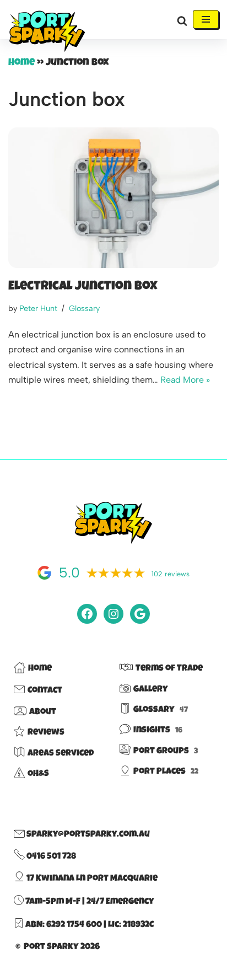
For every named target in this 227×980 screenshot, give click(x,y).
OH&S (38, 774)
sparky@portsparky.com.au (87, 835)
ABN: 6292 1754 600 (64, 925)
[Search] (182, 20)
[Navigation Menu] (206, 19)
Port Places (165, 772)
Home (21, 63)
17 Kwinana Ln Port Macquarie (91, 879)
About (42, 712)
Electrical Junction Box (83, 287)
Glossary (84, 308)
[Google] (140, 614)
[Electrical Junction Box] (113, 197)
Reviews (46, 733)
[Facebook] (87, 614)
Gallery (150, 690)
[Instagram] (113, 614)
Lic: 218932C (131, 925)
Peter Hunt (38, 308)
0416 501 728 (50, 857)
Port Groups (165, 751)
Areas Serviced (61, 753)
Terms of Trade (169, 669)
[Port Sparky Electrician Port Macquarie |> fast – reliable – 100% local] (46, 31)
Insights (157, 730)
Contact (45, 691)
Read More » (185, 379)
